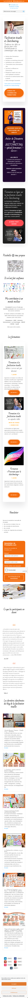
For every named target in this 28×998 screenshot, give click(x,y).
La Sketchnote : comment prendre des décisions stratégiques (12, 770)
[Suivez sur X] (15, 965)
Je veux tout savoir (14, 223)
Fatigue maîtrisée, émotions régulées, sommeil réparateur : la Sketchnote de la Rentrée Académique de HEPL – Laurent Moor (14, 930)
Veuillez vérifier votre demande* (12, 566)
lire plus (6, 748)
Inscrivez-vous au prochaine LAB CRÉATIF (14, 130)
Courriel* (6, 559)
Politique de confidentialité (18, 996)
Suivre (9, 958)
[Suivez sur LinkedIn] (5, 958)
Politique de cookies (7, 996)
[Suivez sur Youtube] (5, 962)
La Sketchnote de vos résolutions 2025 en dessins (13, 851)
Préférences (14, 992)
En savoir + (14, 392)
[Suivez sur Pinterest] (15, 962)
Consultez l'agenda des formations (12, 93)
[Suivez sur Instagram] (5, 965)
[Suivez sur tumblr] (11, 968)
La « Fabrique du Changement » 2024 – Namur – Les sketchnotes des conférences (13, 890)
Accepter (14, 984)
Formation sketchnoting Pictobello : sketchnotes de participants (11, 811)
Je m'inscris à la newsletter (14, 577)
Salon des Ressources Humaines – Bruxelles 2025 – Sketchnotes (13, 731)
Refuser (14, 988)
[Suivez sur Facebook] (15, 958)
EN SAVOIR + (14, 495)
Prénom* (6, 553)
